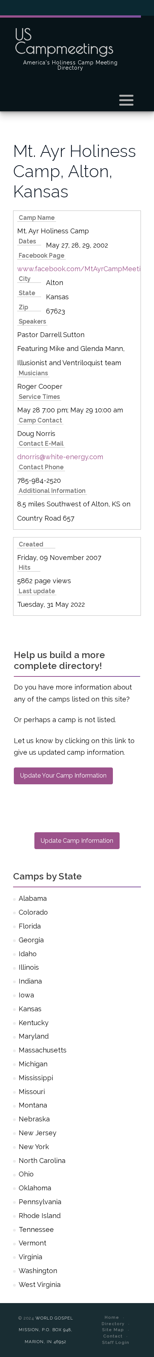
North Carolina (42, 1160)
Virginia (30, 1257)
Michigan (33, 1064)
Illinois (29, 967)
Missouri (32, 1092)
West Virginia (40, 1284)
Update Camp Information (77, 840)
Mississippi (36, 1078)
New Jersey (37, 1133)
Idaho (28, 954)
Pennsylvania (40, 1202)
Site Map (113, 1329)
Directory (113, 1323)
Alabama (33, 898)
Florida (30, 926)
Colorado (33, 912)
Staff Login (115, 1342)
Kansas (30, 1009)
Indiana (30, 981)
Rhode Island (40, 1216)
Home (112, 1317)
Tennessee (36, 1229)
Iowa (26, 995)
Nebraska (34, 1119)
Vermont (32, 1243)
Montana (33, 1105)
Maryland (34, 1036)
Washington (38, 1271)
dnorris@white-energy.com (60, 457)
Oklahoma (35, 1188)
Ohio (26, 1174)
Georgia (31, 940)
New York (34, 1147)
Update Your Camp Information (63, 775)
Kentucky (34, 1023)
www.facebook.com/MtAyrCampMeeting (83, 269)
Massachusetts (43, 1050)
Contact (113, 1336)
